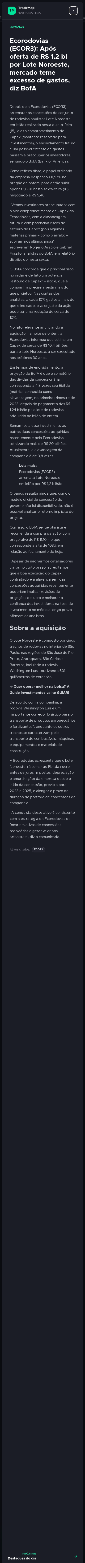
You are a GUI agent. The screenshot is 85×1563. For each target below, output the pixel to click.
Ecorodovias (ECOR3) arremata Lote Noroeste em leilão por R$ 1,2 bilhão (40, 478)
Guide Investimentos (28, 693)
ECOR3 (38, 849)
